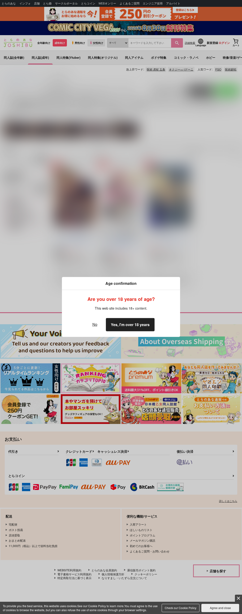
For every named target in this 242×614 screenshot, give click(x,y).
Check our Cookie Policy (180, 608)
